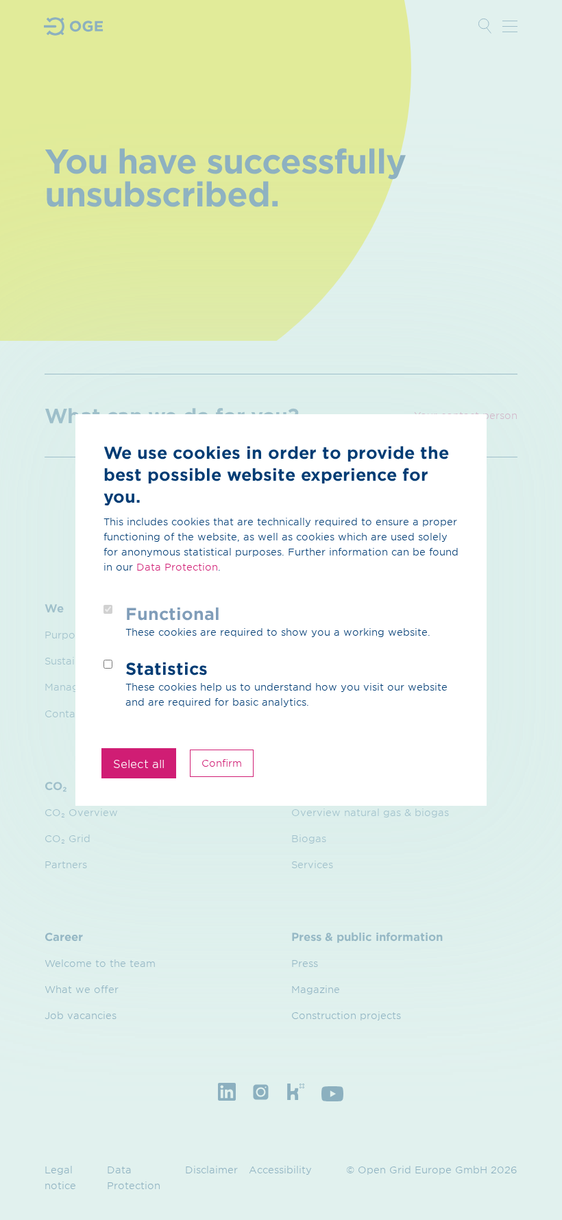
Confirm (221, 763)
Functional (172, 613)
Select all (138, 763)
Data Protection (177, 567)
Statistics (166, 668)
